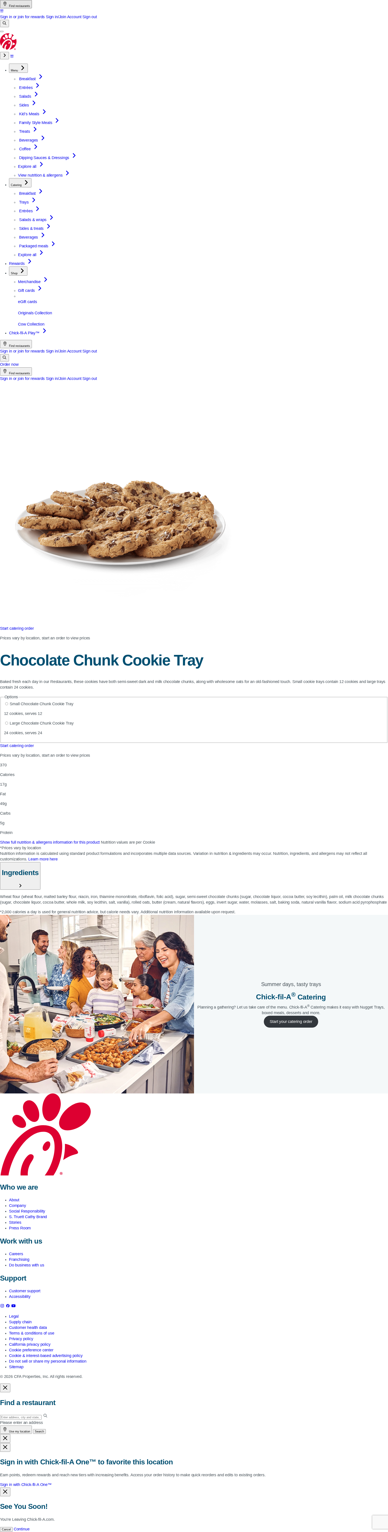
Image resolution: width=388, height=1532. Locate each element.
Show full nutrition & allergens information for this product (50, 842)
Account (74, 17)
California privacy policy (30, 1344)
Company (17, 1205)
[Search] (4, 23)
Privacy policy (21, 1339)
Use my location (19, 1431)
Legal (14, 1316)
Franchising (19, 1259)
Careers (16, 1254)
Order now (9, 364)
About (14, 1200)
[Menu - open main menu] (2, 31)
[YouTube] (13, 1306)
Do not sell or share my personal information (47, 1361)
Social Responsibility (27, 1211)
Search (39, 1431)
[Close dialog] (5, 1387)
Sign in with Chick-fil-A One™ (26, 1484)
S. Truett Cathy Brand (28, 1217)
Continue (22, 1529)
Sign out (89, 17)
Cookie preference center (31, 1350)
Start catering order (17, 628)
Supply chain (20, 1322)
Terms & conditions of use (31, 1333)
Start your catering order (291, 1021)
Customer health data (28, 1327)
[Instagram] (3, 1306)
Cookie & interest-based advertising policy (45, 1355)
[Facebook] (8, 1306)
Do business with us (26, 1265)
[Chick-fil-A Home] (8, 49)
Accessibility (20, 1296)
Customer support (24, 1291)
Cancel (6, 1529)
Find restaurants (19, 6)
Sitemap (16, 1367)
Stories (15, 1222)
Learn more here (42, 859)
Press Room (20, 1228)
